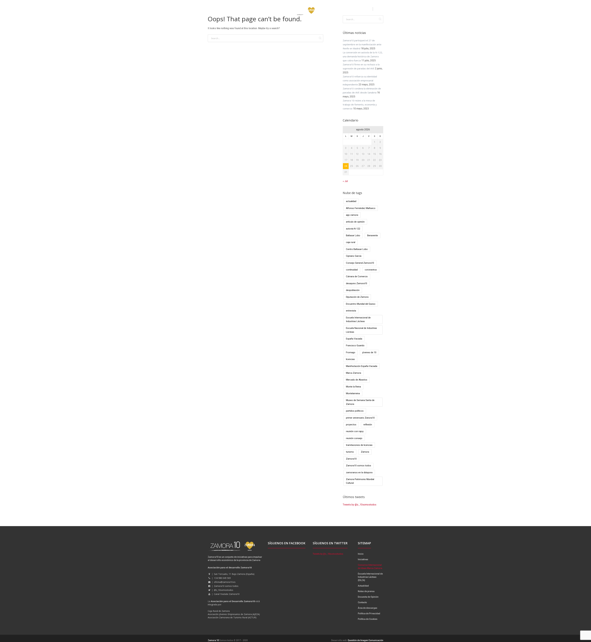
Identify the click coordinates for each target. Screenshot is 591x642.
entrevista (351, 310)
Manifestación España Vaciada (361, 366)
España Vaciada (354, 338)
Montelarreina (353, 393)
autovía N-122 (353, 228)
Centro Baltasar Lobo (357, 249)
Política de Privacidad (369, 613)
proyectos (351, 424)
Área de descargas (367, 608)
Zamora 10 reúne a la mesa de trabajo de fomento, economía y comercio (360, 104)
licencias (350, 359)
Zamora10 (351, 458)
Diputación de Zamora (357, 297)
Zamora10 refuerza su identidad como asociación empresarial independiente (360, 80)
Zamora (365, 451)
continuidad (352, 269)
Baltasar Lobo (353, 235)
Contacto (362, 602)
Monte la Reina (353, 386)
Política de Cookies (367, 619)
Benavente (372, 235)
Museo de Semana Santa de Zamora (360, 402)
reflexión (367, 424)
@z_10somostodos (223, 590)
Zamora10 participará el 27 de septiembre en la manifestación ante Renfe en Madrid (362, 44)
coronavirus (371, 269)
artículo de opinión (355, 221)
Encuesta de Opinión (368, 597)
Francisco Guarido (355, 345)
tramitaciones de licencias (359, 445)
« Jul (345, 181)
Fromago (350, 352)
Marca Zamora (353, 373)
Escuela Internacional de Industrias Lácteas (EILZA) (370, 576)
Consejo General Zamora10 (360, 263)
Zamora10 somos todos (358, 465)
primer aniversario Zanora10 (360, 417)
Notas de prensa (366, 591)
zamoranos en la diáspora (359, 472)
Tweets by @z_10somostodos (359, 504)
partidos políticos (355, 410)
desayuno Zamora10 (356, 283)
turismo (350, 451)
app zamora (352, 215)
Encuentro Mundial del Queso (360, 304)
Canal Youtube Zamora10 (226, 594)
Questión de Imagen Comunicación (365, 640)
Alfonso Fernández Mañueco (360, 208)
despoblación (353, 290)
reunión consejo (354, 438)
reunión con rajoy (355, 431)
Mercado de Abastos (356, 379)
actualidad (351, 201)
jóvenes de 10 (369, 352)
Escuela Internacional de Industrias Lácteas (358, 319)
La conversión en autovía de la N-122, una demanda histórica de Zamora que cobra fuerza (363, 56)
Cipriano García (353, 256)
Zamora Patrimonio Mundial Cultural (360, 481)
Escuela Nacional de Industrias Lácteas (361, 330)
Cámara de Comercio (357, 276)
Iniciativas (363, 559)
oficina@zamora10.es (224, 582)
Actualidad (363, 586)
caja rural (350, 242)
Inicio (361, 554)
